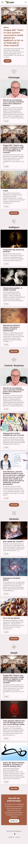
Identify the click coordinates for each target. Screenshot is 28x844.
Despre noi (14, 821)
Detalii (7, 61)
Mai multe (14, 213)
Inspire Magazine (16, 831)
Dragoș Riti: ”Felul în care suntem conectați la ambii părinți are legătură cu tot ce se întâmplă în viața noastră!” (13, 38)
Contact (18, 837)
